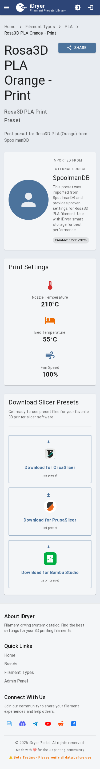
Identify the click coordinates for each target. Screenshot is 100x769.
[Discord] (22, 723)
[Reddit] (60, 723)
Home (10, 26)
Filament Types (40, 26)
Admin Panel (16, 681)
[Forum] (9, 723)
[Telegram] (35, 723)
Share (80, 48)
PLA (69, 26)
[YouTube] (48, 723)
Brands (10, 663)
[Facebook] (73, 723)
